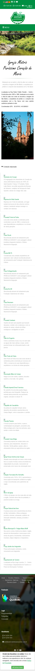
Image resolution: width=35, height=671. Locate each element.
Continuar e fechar (18, 667)
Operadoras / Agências (11, 580)
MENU (6, 27)
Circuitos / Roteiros (13, 578)
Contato (22, 582)
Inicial (3, 578)
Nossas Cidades (26, 580)
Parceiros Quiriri (12, 582)
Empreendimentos (28, 578)
